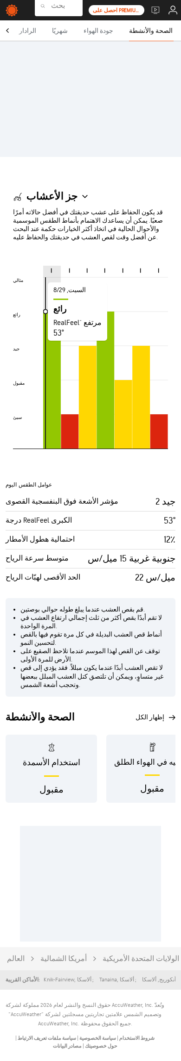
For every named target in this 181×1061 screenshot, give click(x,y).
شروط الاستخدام (136, 1038)
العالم (16, 959)
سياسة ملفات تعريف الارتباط (46, 1038)
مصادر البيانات (67, 1046)
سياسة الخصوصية (97, 1038)
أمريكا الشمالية (63, 959)
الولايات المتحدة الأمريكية (141, 959)
